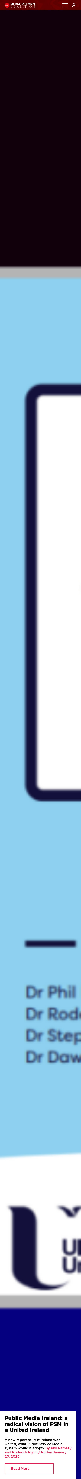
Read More (20, 1469)
